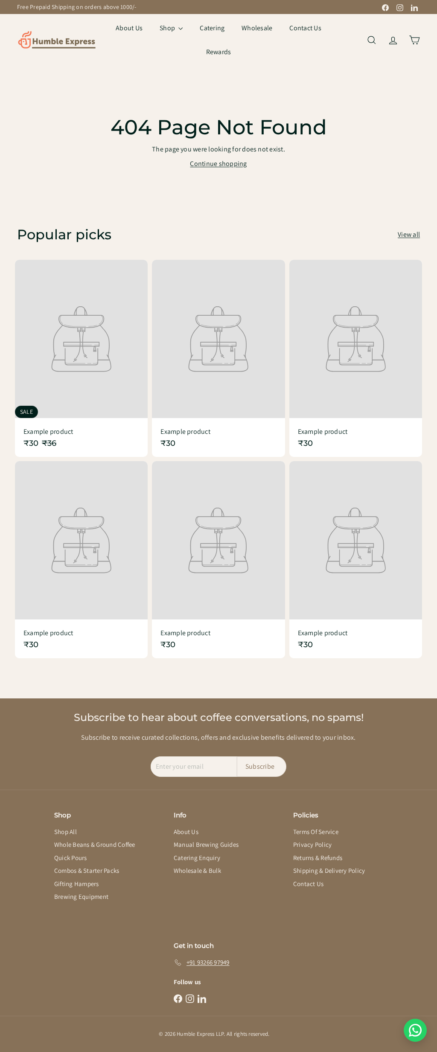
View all (409, 234)
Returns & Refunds (317, 858)
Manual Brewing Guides (206, 844)
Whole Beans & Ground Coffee (94, 844)
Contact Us (305, 27)
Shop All (65, 832)
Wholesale (257, 27)
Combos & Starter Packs (86, 870)
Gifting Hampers (76, 884)
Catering (212, 27)
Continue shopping (218, 163)
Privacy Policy (312, 844)
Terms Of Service (315, 832)
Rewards (218, 51)
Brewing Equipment (81, 896)
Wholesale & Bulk (197, 870)
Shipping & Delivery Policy (329, 870)
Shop (168, 27)
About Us (129, 27)
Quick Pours (70, 858)
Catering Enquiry (197, 858)
